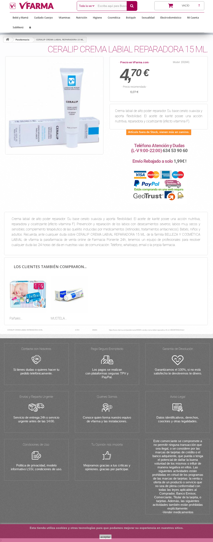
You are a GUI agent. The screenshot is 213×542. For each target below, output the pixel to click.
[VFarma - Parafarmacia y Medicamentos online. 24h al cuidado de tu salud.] (40, 5)
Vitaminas (64, 17)
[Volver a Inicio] (7, 39)
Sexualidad (148, 17)
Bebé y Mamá (20, 17)
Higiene (97, 17)
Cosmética (114, 17)
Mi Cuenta (193, 17)
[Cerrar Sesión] (30, 27)
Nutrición (81, 17)
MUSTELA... (59, 318)
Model (176, 62)
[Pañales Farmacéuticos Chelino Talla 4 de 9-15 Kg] (28, 294)
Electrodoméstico (170, 17)
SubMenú (18, 27)
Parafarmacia (22, 40)
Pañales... (16, 318)
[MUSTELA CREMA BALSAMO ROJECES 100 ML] (69, 294)
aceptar (105, 536)
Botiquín (131, 17)
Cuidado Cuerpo (43, 17)
